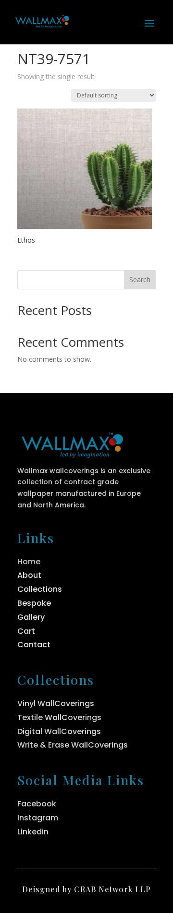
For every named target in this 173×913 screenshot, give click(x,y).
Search (139, 279)
